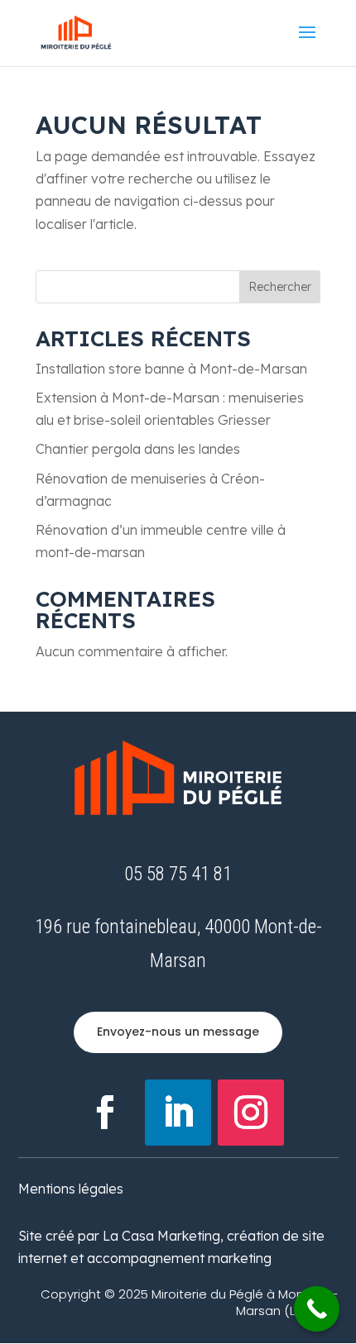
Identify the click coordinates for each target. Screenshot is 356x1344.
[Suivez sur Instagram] (251, 1112)
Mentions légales (70, 1188)
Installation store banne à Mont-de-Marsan (171, 368)
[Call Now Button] (316, 1309)
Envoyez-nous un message (178, 1031)
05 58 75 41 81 (178, 874)
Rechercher (279, 286)
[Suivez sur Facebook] (105, 1112)
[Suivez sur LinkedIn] (178, 1112)
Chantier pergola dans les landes (138, 449)
